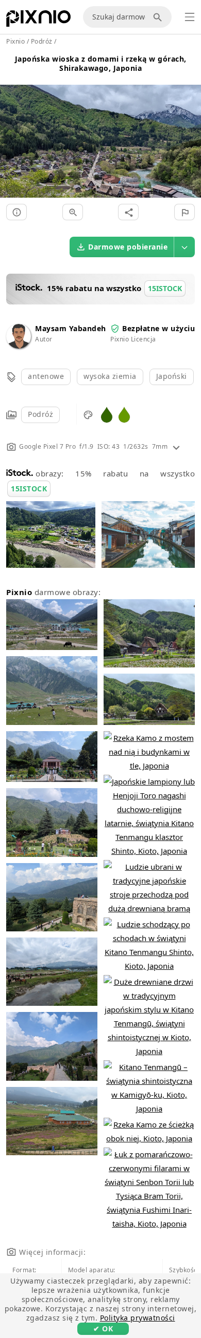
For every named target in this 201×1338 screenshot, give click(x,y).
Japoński (171, 376)
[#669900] (124, 414)
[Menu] (189, 17)
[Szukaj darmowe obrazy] (159, 17)
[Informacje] (16, 212)
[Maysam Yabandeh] (18, 346)
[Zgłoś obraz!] (184, 212)
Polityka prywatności (137, 1318)
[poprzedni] (11, 129)
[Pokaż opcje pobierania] (184, 247)
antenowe (46, 376)
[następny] (189, 129)
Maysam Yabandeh (70, 328)
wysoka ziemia (110, 376)
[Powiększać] (72, 212)
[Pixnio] (38, 20)
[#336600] (106, 414)
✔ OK (103, 1328)
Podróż (40, 414)
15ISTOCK (29, 488)
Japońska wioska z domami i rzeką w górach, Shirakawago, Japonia (101, 63)
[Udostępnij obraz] (128, 212)
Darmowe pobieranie (127, 247)
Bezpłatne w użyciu (158, 328)
